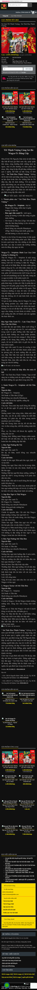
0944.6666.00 (21, 669)
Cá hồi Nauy (18, 988)
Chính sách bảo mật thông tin (9, 963)
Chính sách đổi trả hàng (8, 966)
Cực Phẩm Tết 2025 (10, 20)
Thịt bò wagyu (17, 977)
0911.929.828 (24, 678)
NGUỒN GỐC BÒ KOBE (27, 977)
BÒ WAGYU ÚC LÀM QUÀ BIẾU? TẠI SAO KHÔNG (18, 869)
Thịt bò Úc (11, 988)
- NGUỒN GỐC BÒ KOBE (8, 909)
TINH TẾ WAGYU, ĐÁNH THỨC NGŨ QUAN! (16, 870)
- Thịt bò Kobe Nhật (7, 901)
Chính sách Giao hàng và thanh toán (11, 960)
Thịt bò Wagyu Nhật (7, 974)
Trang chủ (5, 16)
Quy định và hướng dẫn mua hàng (11, 958)
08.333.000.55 (11, 669)
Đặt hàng (28, 69)
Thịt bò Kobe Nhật (29, 974)
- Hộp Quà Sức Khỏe (7, 907)
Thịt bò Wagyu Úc (19, 974)
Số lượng (5, 66)
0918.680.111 (24, 683)
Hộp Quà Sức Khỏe (7, 977)
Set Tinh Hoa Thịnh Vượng (18, 174)
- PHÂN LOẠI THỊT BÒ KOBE (10, 912)
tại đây (24, 72)
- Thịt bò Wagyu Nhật (8, 904)
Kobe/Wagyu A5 (15, 986)
